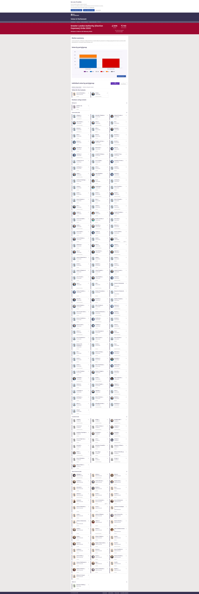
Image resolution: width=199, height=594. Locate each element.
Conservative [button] (76, 112)
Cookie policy (105, 592)
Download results (121, 76)
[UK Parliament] (75, 15)
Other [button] (74, 581)
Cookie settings (98, 10)
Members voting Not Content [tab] (88, 87)
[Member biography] (80, 95)
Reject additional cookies (89, 10)
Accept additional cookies (76, 10)
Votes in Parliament (78, 19)
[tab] (76, 87)
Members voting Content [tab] (76, 87)
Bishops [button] (74, 103)
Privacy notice (117, 592)
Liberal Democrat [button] (76, 471)
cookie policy (92, 7)
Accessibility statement (124, 592)
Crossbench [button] (75, 416)
